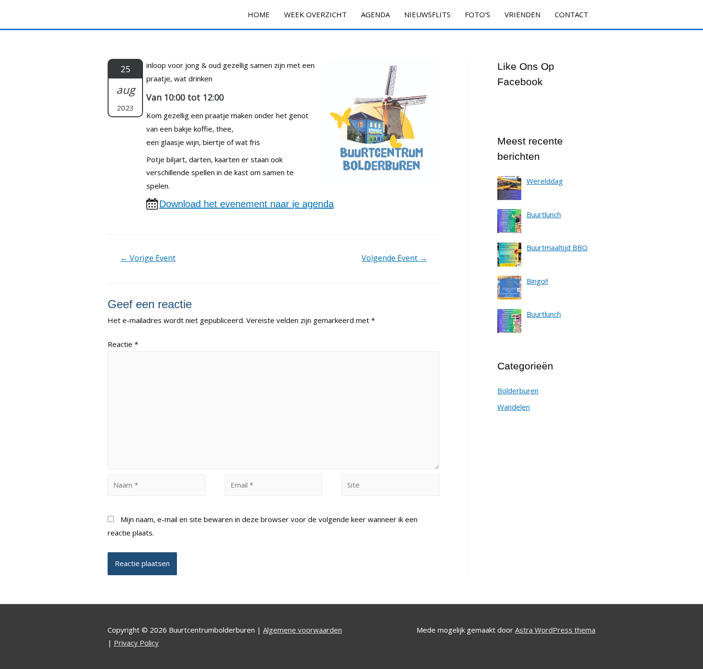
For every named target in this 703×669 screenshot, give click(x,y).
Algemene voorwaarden (302, 630)
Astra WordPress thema (555, 630)
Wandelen (513, 407)
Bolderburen (517, 390)
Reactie (123, 344)
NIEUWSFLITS (427, 14)
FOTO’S (477, 14)
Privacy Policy (136, 642)
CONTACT (571, 14)
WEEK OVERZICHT (315, 14)
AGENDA (375, 14)
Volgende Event (394, 258)
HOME (259, 14)
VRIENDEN (522, 14)
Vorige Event (148, 258)
